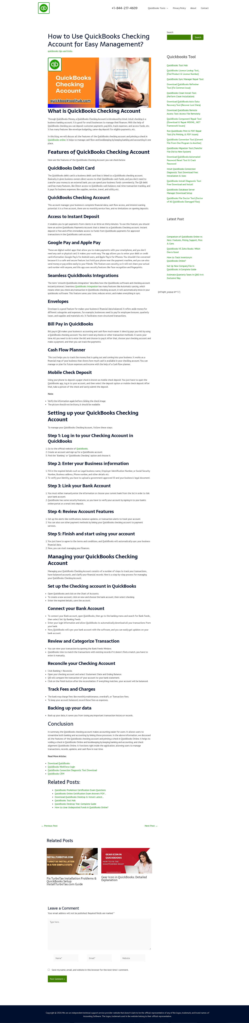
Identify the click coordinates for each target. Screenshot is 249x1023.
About (193, 8)
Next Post (151, 826)
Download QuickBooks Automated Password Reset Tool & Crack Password (183, 160)
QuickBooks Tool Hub (177, 65)
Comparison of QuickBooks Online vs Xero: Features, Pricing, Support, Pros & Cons (184, 240)
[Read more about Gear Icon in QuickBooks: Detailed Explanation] (126, 860)
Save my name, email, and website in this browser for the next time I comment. (90, 969)
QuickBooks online (57, 139)
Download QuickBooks (59, 763)
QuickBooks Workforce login (61, 766)
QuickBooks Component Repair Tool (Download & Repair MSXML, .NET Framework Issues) (184, 122)
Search (170, 32)
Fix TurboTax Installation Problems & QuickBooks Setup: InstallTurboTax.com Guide (71, 881)
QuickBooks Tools (156, 8)
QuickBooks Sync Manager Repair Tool (185, 79)
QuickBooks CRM (56, 773)
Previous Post (49, 826)
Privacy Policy (179, 8)
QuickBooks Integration (86, 286)
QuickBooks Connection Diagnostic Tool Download (72, 770)
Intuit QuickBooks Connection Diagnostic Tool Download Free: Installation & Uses (182, 172)
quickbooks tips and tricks (60, 51)
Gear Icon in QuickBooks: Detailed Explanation (124, 878)
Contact (205, 8)
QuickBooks (82, 448)
